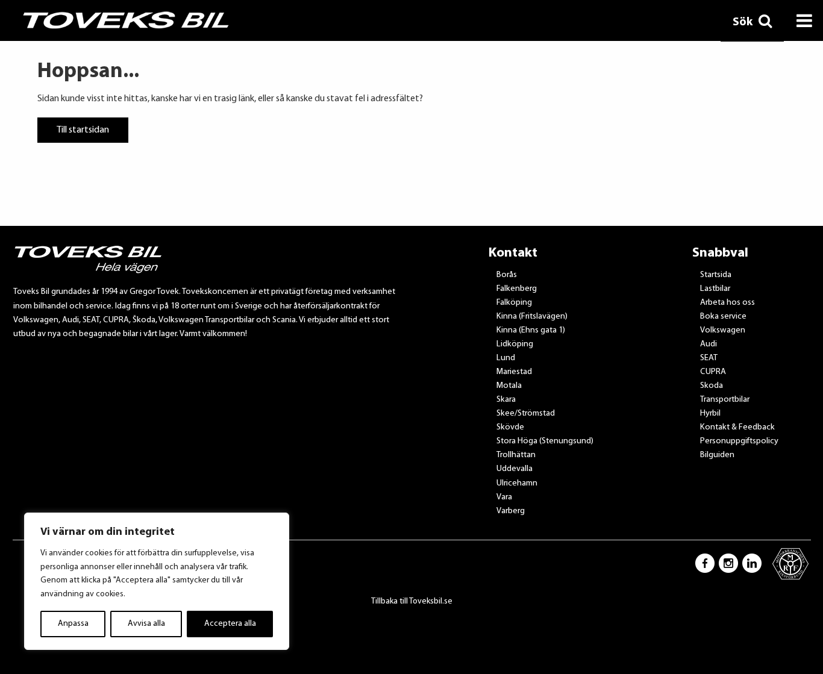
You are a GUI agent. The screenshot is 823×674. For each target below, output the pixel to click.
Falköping (514, 302)
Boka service (723, 316)
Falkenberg (516, 288)
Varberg (510, 511)
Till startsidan (83, 130)
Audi (708, 344)
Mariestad (514, 371)
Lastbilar (715, 288)
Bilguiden (717, 455)
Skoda (711, 385)
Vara (504, 497)
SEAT (709, 358)
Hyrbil (710, 413)
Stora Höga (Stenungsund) (544, 441)
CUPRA (713, 371)
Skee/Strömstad (525, 413)
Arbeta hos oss (727, 302)
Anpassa (73, 623)
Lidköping (514, 344)
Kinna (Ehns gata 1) (530, 330)
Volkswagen (722, 330)
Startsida (715, 274)
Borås (506, 274)
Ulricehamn (516, 483)
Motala (509, 385)
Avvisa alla (146, 623)
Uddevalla (514, 468)
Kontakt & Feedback (737, 427)
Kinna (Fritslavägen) (532, 316)
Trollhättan (516, 455)
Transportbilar (724, 399)
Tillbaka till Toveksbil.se (411, 601)
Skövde (510, 427)
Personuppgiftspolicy (739, 441)
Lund (505, 358)
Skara (506, 399)
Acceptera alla (230, 623)
